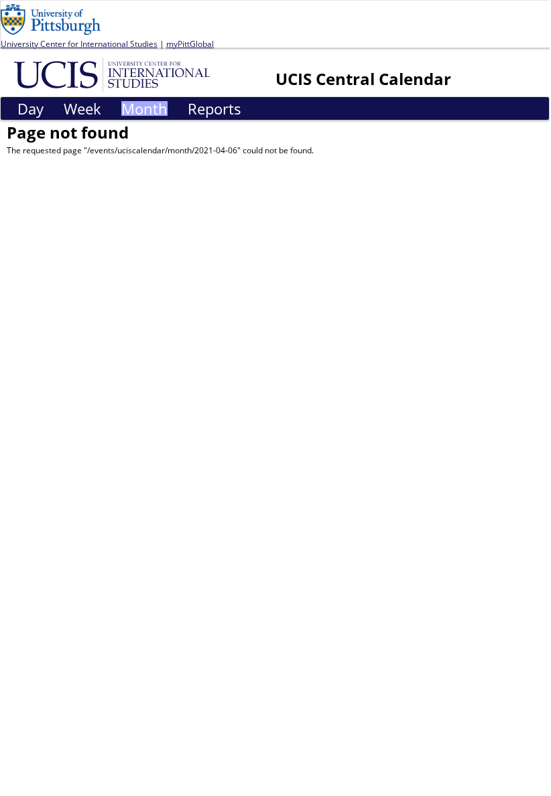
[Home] (114, 73)
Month (144, 108)
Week (82, 108)
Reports (214, 108)
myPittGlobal (190, 44)
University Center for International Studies (79, 44)
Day (30, 108)
